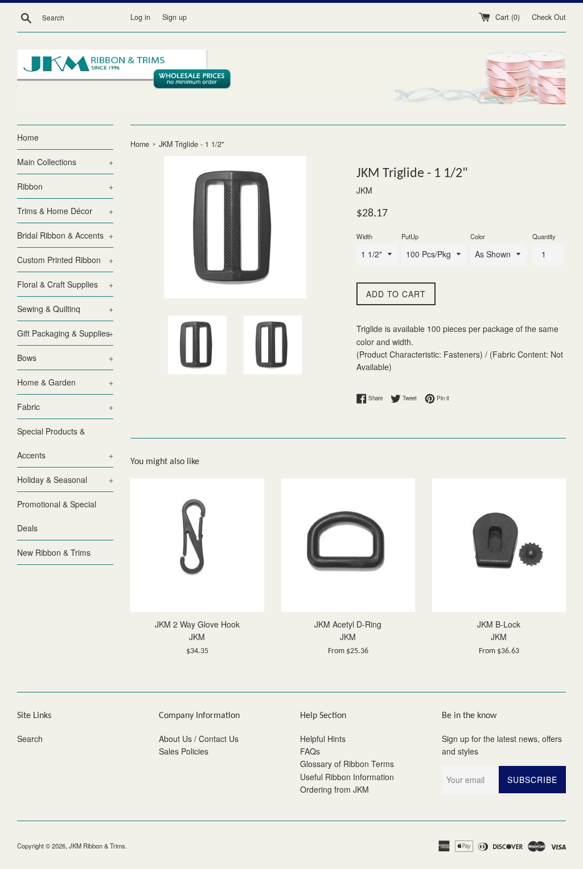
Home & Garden (65, 382)
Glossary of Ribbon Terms (347, 763)
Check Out (549, 17)
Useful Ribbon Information (347, 776)
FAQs (310, 751)
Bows (65, 357)
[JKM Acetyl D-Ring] (348, 545)
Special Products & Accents (65, 443)
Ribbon (65, 186)
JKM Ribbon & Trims (97, 845)
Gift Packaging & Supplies (65, 333)
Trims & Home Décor (65, 210)
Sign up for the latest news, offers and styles (502, 745)
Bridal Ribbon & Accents (65, 235)
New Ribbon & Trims (54, 552)
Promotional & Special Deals (56, 516)
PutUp (409, 236)
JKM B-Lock (498, 624)
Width (364, 236)
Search (30, 738)
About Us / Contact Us (199, 738)
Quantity (544, 236)
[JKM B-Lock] (499, 545)
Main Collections (65, 161)
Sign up (174, 17)
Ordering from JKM (334, 789)
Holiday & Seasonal (65, 479)
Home (28, 137)
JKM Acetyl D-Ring (347, 624)
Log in (140, 17)
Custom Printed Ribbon (65, 259)
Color (477, 236)
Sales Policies (183, 751)
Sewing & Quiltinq (65, 308)
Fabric (65, 406)
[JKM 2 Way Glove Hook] (197, 545)
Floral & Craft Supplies (65, 284)
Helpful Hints (323, 738)
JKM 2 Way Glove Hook (197, 624)
